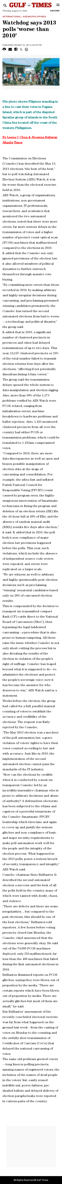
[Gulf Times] (30, 8)
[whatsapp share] (27, 49)
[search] (5, 6)
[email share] (10, 49)
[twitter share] (21, 49)
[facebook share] (15, 49)
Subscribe (55, 11)
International (11, 16)
